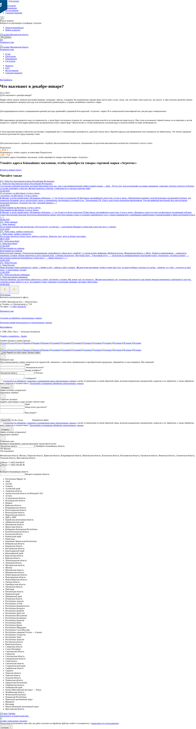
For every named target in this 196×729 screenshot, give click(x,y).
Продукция (10, 6)
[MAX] (9, 77)
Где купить (10, 61)
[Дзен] (5, 77)
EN (1, 40)
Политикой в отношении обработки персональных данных (57, 383)
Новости (9, 66)
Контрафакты (6, 80)
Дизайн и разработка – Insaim (13, 336)
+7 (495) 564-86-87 (18, 306)
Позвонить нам (7, 42)
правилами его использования (105, 723)
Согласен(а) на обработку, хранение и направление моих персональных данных (39, 381)
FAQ (7, 68)
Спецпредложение (13, 13)
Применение (11, 8)
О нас (8, 54)
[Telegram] (7, 77)
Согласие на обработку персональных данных (21, 318)
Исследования (11, 10)
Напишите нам (7, 311)
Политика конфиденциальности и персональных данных (26, 322)
